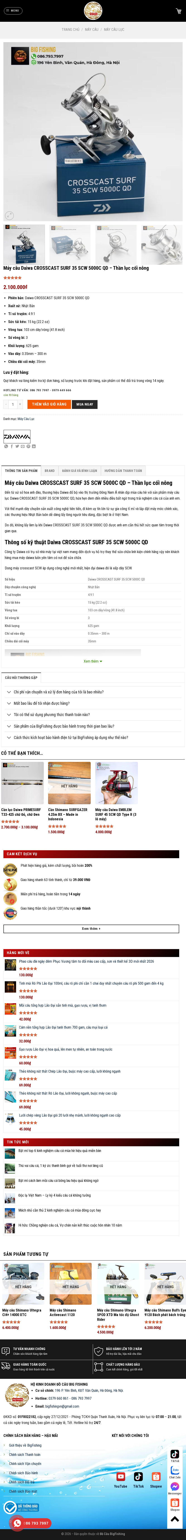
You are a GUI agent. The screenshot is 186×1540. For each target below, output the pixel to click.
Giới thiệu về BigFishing (25, 1445)
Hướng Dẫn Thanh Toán (123, 471)
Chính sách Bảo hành (23, 1473)
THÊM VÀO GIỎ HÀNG (49, 404)
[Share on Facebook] (12, 447)
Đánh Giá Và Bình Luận (79, 471)
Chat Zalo (175, 1477)
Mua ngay (84, 404)
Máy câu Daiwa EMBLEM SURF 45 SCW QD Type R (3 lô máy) (115, 814)
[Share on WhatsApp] (6, 447)
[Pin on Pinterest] (28, 447)
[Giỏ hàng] (178, 11)
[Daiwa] (17, 436)
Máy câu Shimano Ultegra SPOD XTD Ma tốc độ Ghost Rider (118, 1315)
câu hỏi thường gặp (21, 678)
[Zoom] (9, 215)
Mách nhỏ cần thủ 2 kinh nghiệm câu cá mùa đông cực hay (59, 1210)
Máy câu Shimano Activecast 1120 (63, 1312)
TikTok (138, 1486)
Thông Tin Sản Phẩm (21, 471)
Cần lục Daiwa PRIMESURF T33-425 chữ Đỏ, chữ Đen (21, 812)
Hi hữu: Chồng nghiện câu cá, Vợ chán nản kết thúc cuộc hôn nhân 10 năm (70, 1225)
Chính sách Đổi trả (21, 1482)
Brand (50, 471)
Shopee (156, 1486)
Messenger (175, 1493)
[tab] (21, 471)
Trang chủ (70, 29)
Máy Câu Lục (114, 29)
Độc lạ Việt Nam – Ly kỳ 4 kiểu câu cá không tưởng (54, 1195)
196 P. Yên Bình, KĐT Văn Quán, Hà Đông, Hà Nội (89, 1390)
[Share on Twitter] (17, 447)
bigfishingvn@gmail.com (62, 1406)
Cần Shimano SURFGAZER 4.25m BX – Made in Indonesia (67, 814)
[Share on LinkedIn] (34, 447)
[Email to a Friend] (22, 447)
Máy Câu (91, 29)
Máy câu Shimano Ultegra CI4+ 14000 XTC (21, 1312)
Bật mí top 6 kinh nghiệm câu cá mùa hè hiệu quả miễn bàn (59, 1151)
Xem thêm (91, 661)
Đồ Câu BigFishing (112, 1534)
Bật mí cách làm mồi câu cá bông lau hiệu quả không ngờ (58, 1180)
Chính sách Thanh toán (24, 1455)
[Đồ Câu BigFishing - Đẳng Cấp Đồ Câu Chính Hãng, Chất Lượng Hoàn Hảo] (93, 11)
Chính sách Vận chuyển (25, 1464)
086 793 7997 (81, 1398)
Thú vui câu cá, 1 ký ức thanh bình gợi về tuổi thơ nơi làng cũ (60, 1166)
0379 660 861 (59, 1398)
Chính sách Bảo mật (23, 1491)
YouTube (120, 1486)
